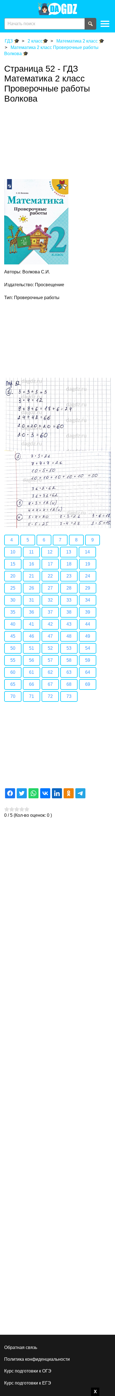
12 (49, 552)
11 (31, 552)
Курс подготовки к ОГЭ (27, 1371)
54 (87, 648)
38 (68, 612)
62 (50, 672)
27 (50, 588)
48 (68, 636)
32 (50, 600)
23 (68, 576)
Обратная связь (20, 1347)
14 (87, 552)
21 (31, 576)
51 (31, 648)
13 (68, 552)
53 (68, 648)
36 (31, 612)
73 (68, 696)
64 (87, 672)
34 (87, 600)
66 (31, 684)
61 (31, 672)
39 (87, 612)
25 (12, 588)
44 (87, 624)
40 (12, 624)
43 (68, 624)
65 (12, 684)
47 (50, 636)
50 (12, 648)
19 (87, 564)
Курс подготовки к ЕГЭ (27, 1383)
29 (87, 588)
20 (12, 576)
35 (12, 612)
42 (50, 624)
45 (12, 636)
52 (50, 648)
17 (50, 564)
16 (31, 564)
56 (31, 660)
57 (50, 660)
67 (50, 684)
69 (87, 684)
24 (87, 576)
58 (68, 660)
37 (50, 612)
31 (31, 600)
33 (68, 600)
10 (12, 552)
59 (87, 660)
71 (31, 696)
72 (50, 696)
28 (68, 588)
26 (31, 588)
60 (12, 672)
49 (87, 636)
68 (68, 684)
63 (68, 672)
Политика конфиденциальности (37, 1359)
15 (12, 564)
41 (31, 624)
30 (12, 600)
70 (12, 696)
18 (68, 564)
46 (31, 636)
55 (12, 660)
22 (50, 576)
